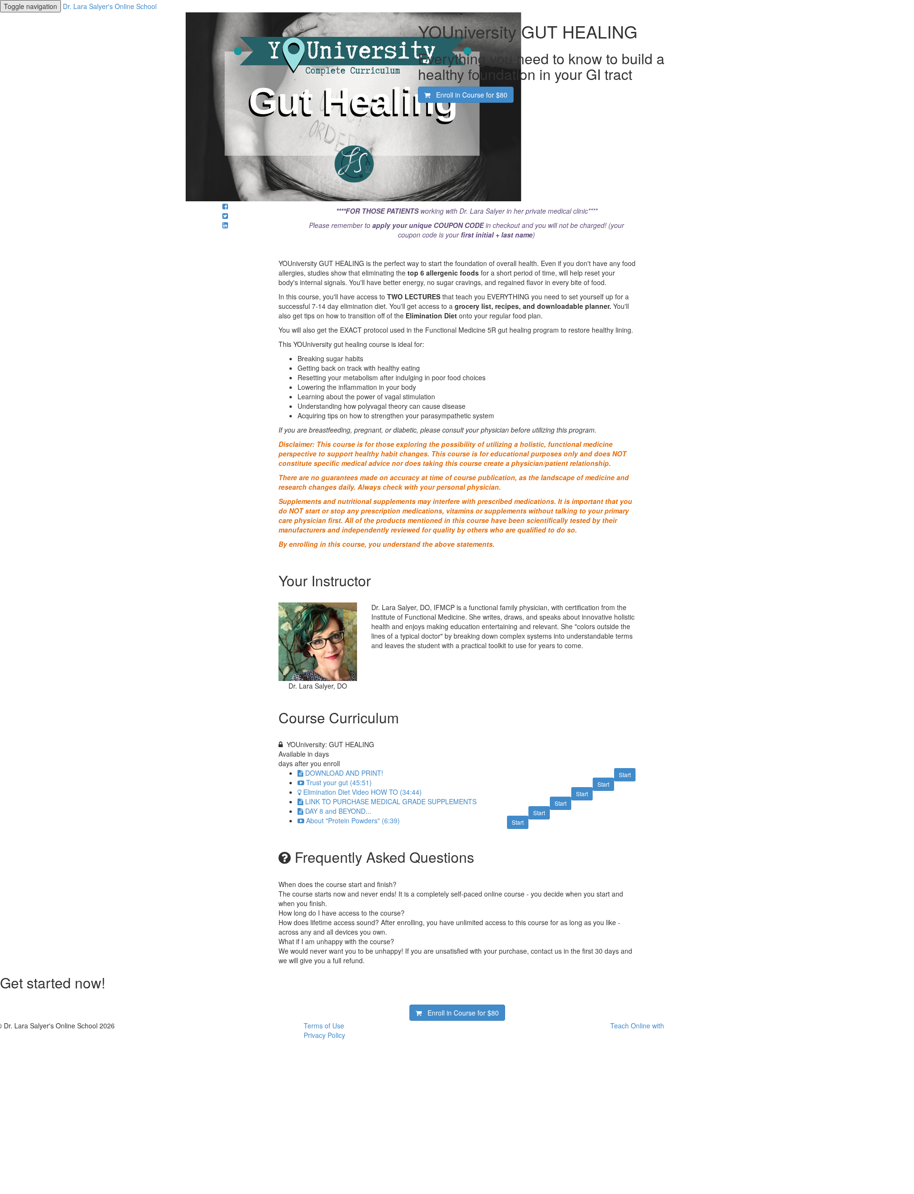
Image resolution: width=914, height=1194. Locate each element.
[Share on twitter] (225, 215)
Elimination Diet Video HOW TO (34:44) (362, 792)
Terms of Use (324, 1025)
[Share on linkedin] (225, 225)
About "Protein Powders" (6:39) (353, 820)
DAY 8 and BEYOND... (338, 811)
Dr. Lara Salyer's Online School (110, 6)
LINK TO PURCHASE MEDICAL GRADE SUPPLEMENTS (391, 801)
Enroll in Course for (468, 94)
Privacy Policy (324, 1035)
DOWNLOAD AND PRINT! (344, 773)
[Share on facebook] (225, 206)
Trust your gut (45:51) (339, 782)
